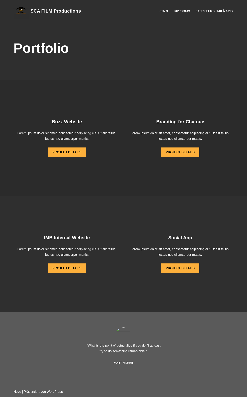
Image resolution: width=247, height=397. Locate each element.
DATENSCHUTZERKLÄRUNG (214, 11)
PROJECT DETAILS (66, 152)
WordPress (55, 392)
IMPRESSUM (182, 11)
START (164, 11)
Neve (17, 392)
